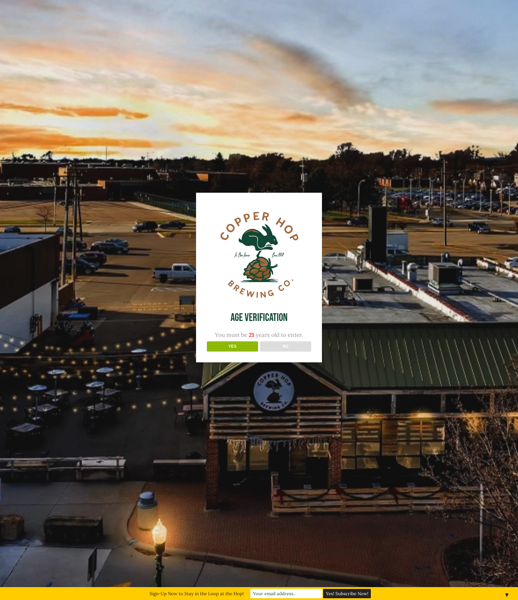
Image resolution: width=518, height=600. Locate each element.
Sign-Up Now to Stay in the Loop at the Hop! (197, 593)
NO (285, 346)
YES (232, 346)
